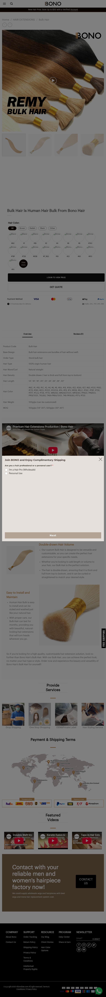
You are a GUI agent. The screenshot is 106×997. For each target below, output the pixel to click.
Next (53, 535)
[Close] (100, 459)
